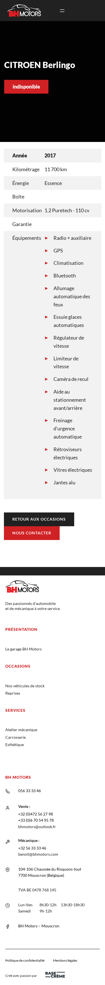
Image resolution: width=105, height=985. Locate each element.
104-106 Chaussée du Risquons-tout (49, 869)
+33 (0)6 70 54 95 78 (36, 820)
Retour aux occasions (39, 519)
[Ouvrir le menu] (62, 10)
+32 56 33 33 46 (32, 848)
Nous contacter (31, 532)
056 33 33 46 (29, 790)
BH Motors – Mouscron (38, 925)
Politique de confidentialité (25, 960)
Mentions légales (65, 960)
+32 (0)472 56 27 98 (35, 814)
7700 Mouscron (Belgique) (41, 875)
